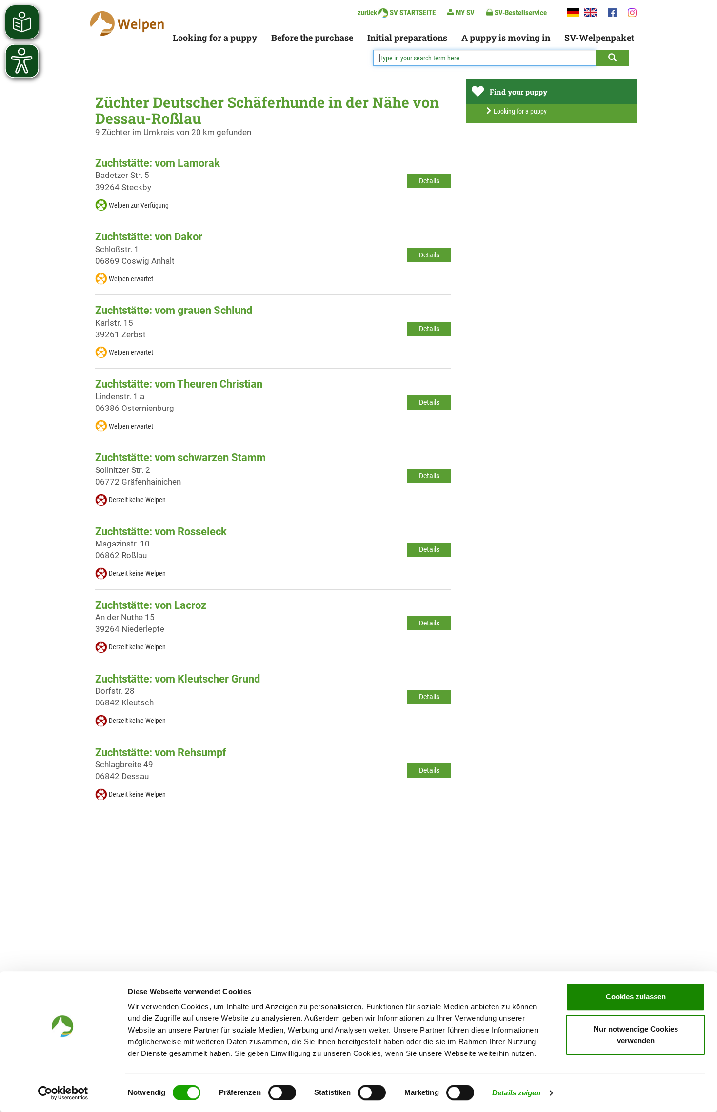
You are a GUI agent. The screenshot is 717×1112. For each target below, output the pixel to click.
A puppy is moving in (505, 37)
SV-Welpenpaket (599, 37)
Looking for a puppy (215, 37)
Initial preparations (407, 37)
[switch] (282, 1092)
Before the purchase (312, 37)
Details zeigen (516, 1093)
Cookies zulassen (636, 997)
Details (429, 181)
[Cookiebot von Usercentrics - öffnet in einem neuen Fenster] (63, 1093)
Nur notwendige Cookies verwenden (636, 1035)
